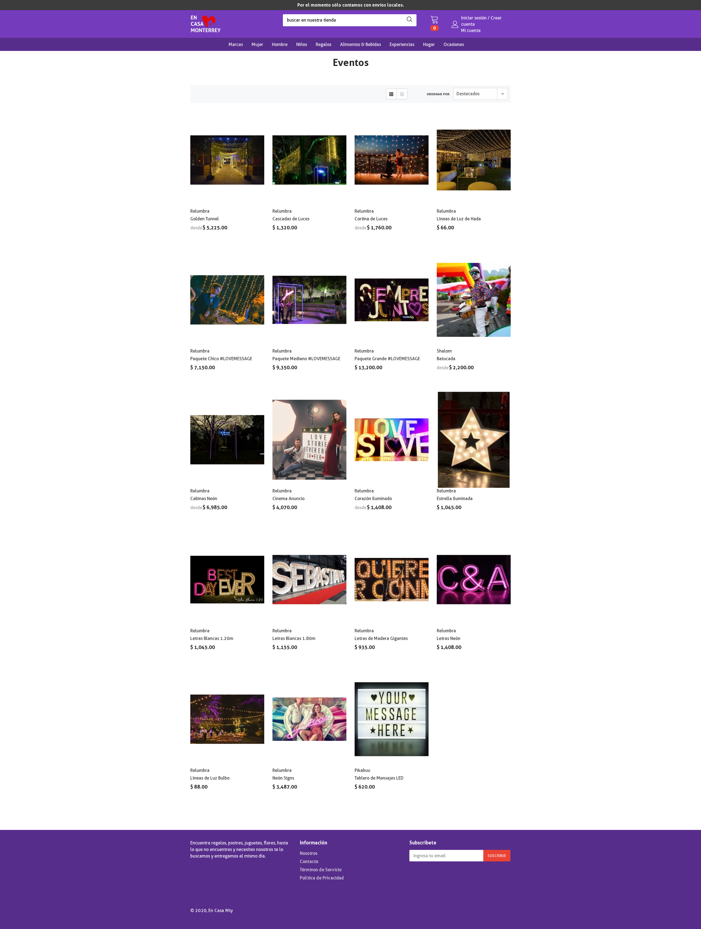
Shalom (444, 351)
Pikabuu (362, 770)
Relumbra (199, 211)
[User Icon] (455, 24)
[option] (350, 5)
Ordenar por (438, 94)
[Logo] (205, 22)
